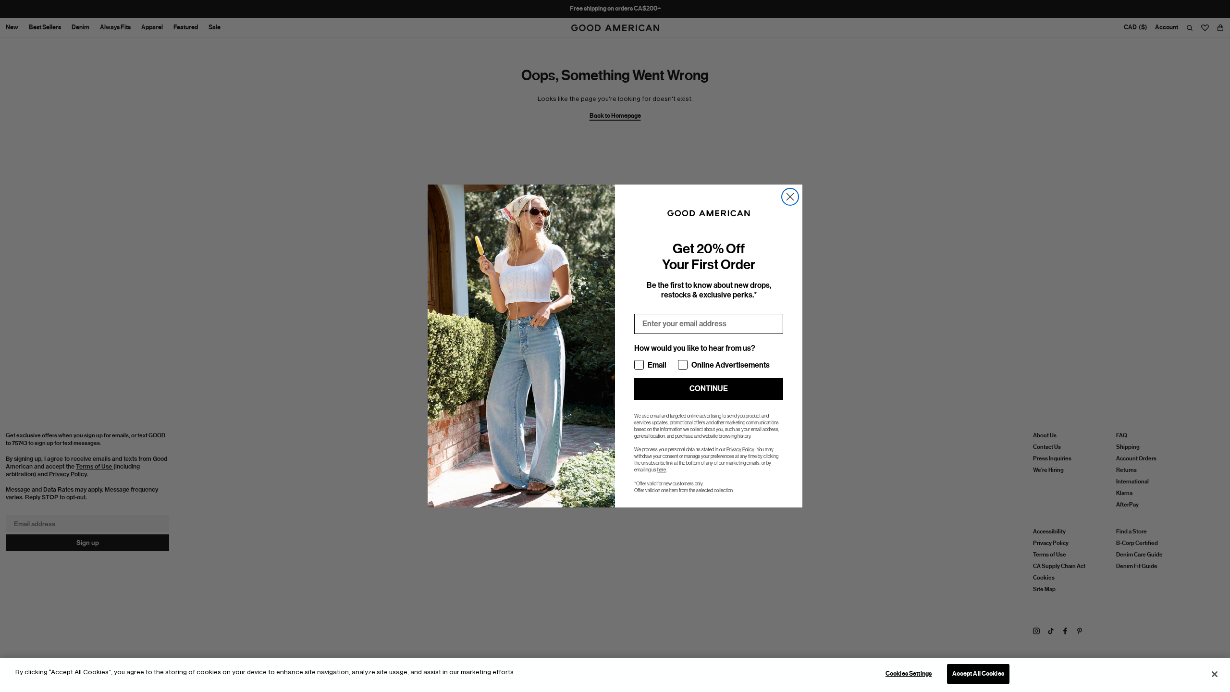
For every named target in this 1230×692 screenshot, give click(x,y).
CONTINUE (708, 388)
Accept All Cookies (978, 674)
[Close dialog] (790, 196)
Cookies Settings (909, 674)
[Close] (1214, 674)
